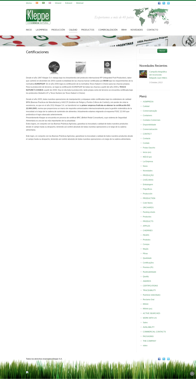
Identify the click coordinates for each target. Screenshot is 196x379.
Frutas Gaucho (149, 148)
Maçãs (145, 249)
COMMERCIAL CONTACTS (154, 332)
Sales (145, 322)
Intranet (58, 3)
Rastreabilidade (149, 272)
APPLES (146, 226)
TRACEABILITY (149, 290)
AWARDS (147, 281)
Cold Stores (148, 203)
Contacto (152, 29)
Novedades (137, 29)
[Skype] (163, 4)
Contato (146, 143)
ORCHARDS (148, 207)
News (145, 166)
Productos (87, 29)
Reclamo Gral (148, 299)
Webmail (79, 3)
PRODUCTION (149, 198)
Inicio (29, 29)
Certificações (148, 263)
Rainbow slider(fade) (151, 295)
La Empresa (41, 29)
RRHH (124, 29)
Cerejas (146, 244)
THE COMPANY (149, 341)
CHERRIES (148, 230)
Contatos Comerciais (151, 120)
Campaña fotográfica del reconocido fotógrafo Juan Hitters (158, 75)
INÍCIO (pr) (147, 157)
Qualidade (147, 258)
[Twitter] (168, 4)
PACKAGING (148, 336)
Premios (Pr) (148, 267)
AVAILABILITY (149, 327)
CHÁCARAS (148, 180)
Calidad (73, 29)
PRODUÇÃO (148, 175)
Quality (146, 276)
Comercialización (107, 29)
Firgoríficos (147, 189)
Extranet (68, 3)
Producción (58, 29)
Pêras (145, 253)
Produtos (146, 240)
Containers (147, 115)
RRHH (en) (147, 309)
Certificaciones (37, 52)
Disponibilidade (149, 125)
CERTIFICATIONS (150, 286)
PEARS (146, 235)
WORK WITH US (150, 318)
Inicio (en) (147, 152)
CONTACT (147, 134)
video (145, 345)
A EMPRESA (148, 102)
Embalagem (148, 184)
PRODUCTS (148, 221)
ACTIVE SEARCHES (151, 313)
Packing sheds (149, 212)
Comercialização (150, 111)
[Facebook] (159, 4)
